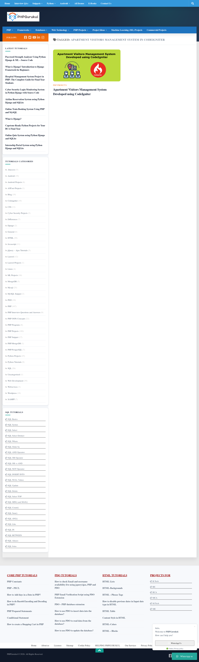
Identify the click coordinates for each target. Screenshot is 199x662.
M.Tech (156, 603)
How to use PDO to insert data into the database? (73, 612)
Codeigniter (13, 200)
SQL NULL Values (16, 479)
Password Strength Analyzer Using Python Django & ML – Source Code (25, 58)
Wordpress (12, 393)
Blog (10, 194)
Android (64, 3)
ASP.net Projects (15, 188)
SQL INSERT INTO (16, 474)
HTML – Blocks (110, 631)
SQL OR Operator (15, 457)
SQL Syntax (13, 424)
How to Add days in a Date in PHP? (24, 594)
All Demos (79, 3)
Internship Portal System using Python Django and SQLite (23, 146)
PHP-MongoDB (14, 343)
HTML (10, 237)
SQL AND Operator (16, 452)
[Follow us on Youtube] (34, 37)
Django (11, 225)
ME (154, 608)
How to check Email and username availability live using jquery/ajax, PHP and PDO (75, 585)
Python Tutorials (15, 362)
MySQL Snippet (14, 293)
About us (45, 645)
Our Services (130, 645)
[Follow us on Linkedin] (38, 37)
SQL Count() (13, 507)
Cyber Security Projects (17, 213)
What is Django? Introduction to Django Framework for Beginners (24, 68)
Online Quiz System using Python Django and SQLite (25, 136)
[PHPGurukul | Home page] (23, 16)
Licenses (57, 645)
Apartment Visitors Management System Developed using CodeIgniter (80, 91)
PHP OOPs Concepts (16, 318)
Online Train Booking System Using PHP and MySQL (25, 110)
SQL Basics (13, 419)
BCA (155, 592)
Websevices (13, 386)
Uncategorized (14, 374)
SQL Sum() (12, 513)
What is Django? (13, 118)
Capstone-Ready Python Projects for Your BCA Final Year (25, 127)
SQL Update (13, 485)
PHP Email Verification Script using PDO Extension (74, 596)
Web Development (15, 380)
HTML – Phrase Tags (112, 594)
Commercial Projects (156, 29)
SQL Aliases (13, 540)
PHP (9, 29)
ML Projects (13, 275)
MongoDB (12, 281)
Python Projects (14, 355)
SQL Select (12, 430)
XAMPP (11, 399)
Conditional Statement (18, 617)
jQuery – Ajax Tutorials (18, 250)
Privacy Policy (147, 645)
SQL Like (12, 524)
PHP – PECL (13, 588)
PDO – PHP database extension (69, 604)
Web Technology (59, 29)
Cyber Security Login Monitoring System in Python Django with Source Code (25, 91)
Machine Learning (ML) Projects (126, 29)
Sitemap (69, 645)
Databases (40, 29)
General (11, 231)
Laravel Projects (14, 262)
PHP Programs (14, 324)
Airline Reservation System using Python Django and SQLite (24, 101)
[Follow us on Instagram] (42, 37)
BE (153, 586)
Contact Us (106, 3)
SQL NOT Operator (16, 468)
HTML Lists (108, 581)
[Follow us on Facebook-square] (25, 37)
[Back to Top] (99, 650)
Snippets (36, 3)
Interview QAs (21, 3)
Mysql (10, 287)
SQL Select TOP (15, 496)
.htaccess (11, 169)
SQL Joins (12, 546)
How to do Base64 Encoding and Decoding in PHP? (27, 603)
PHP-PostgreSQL (15, 349)
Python (50, 3)
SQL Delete (13, 491)
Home (7, 3)
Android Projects (15, 182)
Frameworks (23, 29)
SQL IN (11, 529)
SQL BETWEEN (15, 535)
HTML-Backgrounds (112, 588)
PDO (10, 300)
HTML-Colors (109, 624)
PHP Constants (14, 581)
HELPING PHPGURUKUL (107, 645)
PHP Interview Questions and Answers (24, 312)
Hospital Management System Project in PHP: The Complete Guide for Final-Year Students (25, 80)
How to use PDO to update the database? (74, 630)
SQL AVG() (13, 518)
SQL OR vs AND (15, 463)
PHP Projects (80, 29)
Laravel (11, 256)
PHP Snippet (13, 337)
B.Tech (156, 581)
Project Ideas (99, 29)
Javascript (12, 244)
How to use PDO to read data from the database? (73, 622)
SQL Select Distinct (16, 435)
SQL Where (13, 441)
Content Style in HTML (113, 617)
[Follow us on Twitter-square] (29, 37)
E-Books (92, 3)
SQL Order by (14, 446)
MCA (155, 597)
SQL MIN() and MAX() (18, 502)
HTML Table (108, 611)
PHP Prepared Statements (19, 611)
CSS (9, 207)
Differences (12, 219)
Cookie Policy (84, 645)
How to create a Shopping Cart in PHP (25, 624)
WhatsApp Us (176, 643)
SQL (10, 368)
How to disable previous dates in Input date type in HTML (123, 603)
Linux (10, 269)
